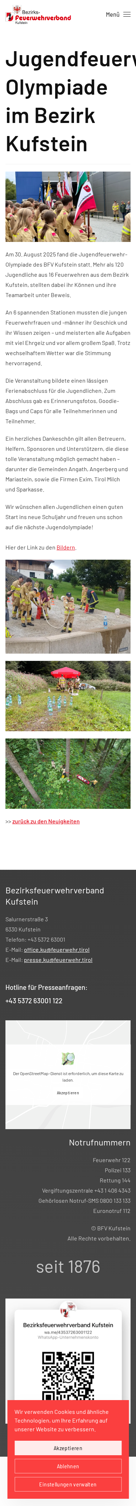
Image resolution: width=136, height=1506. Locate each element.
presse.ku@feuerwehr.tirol (58, 959)
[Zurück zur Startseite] (39, 14)
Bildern (66, 547)
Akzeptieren (68, 1092)
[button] (118, 14)
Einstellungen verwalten (67, 1484)
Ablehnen (68, 1465)
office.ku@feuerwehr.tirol (57, 949)
